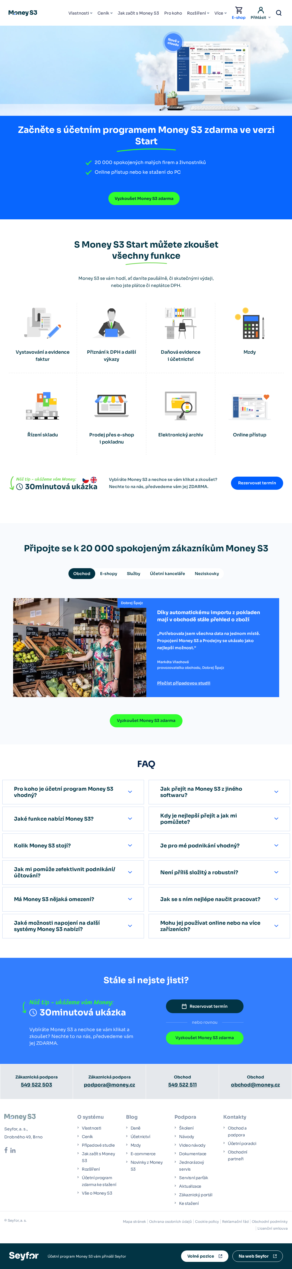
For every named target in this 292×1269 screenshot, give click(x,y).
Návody (186, 1136)
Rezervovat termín (257, 482)
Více (218, 13)
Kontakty (234, 1117)
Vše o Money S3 (97, 1193)
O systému (90, 1117)
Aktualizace (190, 1186)
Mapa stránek (134, 1221)
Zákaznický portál (195, 1194)
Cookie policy (207, 1221)
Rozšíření (196, 13)
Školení (186, 1128)
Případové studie (98, 1145)
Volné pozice (200, 1256)
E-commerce (143, 1153)
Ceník (103, 13)
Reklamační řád (235, 1221)
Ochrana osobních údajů (170, 1221)
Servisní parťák (193, 1177)
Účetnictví (140, 1136)
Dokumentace (192, 1153)
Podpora (185, 1117)
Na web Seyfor (254, 1256)
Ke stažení (188, 1203)
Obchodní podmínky (270, 1221)
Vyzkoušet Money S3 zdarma (144, 198)
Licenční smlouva (272, 1228)
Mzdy (136, 1145)
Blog (132, 1117)
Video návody (192, 1145)
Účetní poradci (242, 1143)
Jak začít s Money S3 (138, 13)
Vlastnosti (78, 13)
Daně (136, 1128)
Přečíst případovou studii (183, 683)
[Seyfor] (23, 1255)
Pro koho (173, 13)
